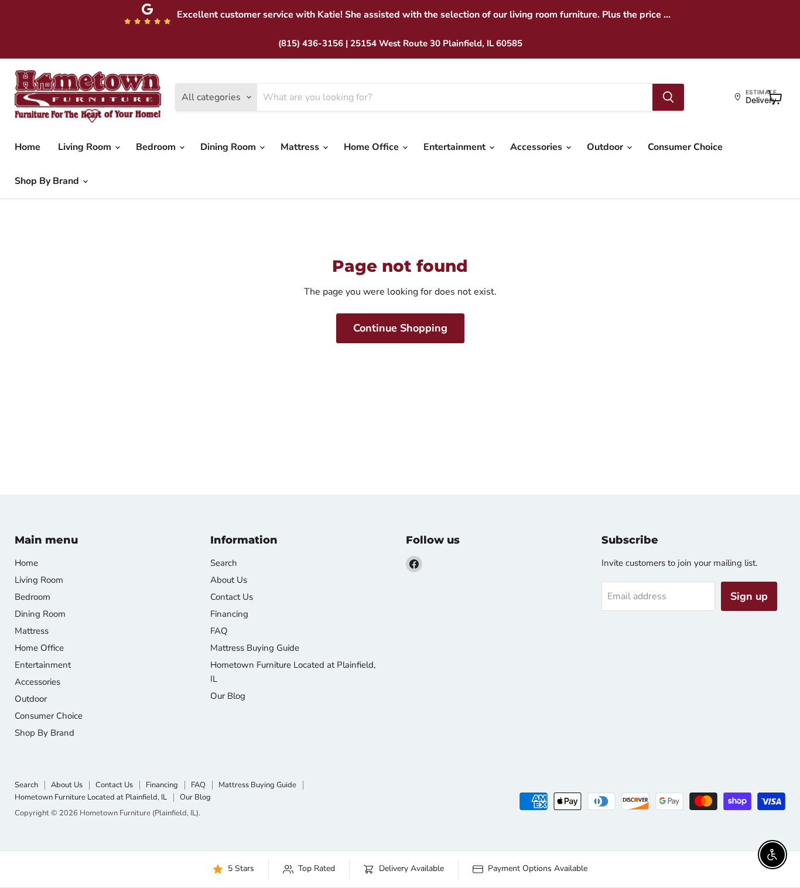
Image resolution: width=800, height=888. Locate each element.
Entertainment (455, 147)
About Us (228, 580)
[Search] (668, 97)
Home (27, 147)
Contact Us (231, 597)
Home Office (372, 147)
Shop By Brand (48, 181)
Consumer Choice (685, 147)
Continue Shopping (400, 328)
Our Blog (227, 696)
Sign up (749, 596)
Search (223, 563)
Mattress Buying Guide (254, 648)
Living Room (86, 147)
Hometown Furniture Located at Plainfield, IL (91, 797)
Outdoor (606, 147)
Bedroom (157, 147)
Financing (229, 614)
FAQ (219, 631)
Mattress (301, 147)
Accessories (537, 147)
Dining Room (229, 147)
